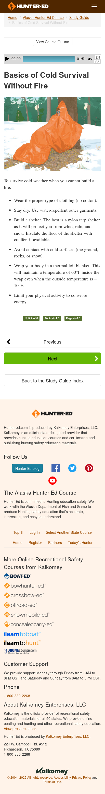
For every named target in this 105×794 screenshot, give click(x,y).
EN (98, 57)
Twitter (72, 468)
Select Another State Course (69, 532)
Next (52, 358)
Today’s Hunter (80, 542)
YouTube (52, 481)
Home (12, 17)
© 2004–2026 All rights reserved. (30, 777)
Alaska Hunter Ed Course (43, 17)
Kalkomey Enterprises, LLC (67, 736)
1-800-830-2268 (17, 695)
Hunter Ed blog (27, 468)
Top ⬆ (18, 532)
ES (97, 62)
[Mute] (90, 59)
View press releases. (20, 728)
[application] (52, 59)
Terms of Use (52, 781)
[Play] (7, 59)
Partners (55, 542)
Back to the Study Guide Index (53, 380)
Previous (52, 341)
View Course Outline (52, 41)
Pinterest (89, 468)
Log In (35, 532)
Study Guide (79, 17)
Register (35, 542)
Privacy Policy (81, 777)
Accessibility (62, 777)
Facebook (55, 468)
